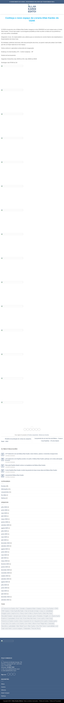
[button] (2, 9)
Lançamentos (35, 435)
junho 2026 (4, 510)
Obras (3, 684)
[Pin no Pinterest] (36, 429)
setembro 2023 (5, 579)
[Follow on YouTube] (14, 674)
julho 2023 (4, 585)
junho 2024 (4, 552)
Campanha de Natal (30, 608)
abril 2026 (4, 516)
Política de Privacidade (55, 701)
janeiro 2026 (4, 522)
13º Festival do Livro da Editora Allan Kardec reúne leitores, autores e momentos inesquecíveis (31, 453)
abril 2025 (4, 540)
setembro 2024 (5, 546)
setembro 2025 (5, 525)
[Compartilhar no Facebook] (27, 429)
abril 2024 (4, 558)
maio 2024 (4, 555)
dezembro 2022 (5, 596)
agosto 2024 (4, 549)
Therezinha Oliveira (35, 628)
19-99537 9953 (10, 667)
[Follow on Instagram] (11, 674)
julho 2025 (4, 531)
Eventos (30, 435)
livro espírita (12, 623)
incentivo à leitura (18, 621)
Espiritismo (4, 618)
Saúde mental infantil (6, 628)
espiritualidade (11, 618)
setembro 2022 (5, 599)
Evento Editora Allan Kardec (29, 618)
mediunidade (51, 623)
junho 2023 (4, 587)
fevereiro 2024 (5, 564)
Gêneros (3, 690)
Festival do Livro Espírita (7, 621)
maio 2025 (4, 537)
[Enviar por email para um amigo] (33, 429)
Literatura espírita (53, 621)
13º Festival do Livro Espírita (8, 608)
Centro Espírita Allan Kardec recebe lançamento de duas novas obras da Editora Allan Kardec (31, 470)
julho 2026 (4, 507)
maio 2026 (4, 513)
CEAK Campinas (5, 611)
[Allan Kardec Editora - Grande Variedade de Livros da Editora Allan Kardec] (32, 9)
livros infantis (28, 623)
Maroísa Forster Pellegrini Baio (40, 623)
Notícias (3, 498)
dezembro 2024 (5, 543)
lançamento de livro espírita (41, 621)
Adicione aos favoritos (44, 435)
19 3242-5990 (7, 665)
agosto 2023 (4, 582)
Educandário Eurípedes (7, 616)
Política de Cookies (44, 701)
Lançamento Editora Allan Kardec (14, 475)
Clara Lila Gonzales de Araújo (31, 611)
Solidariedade (27, 628)
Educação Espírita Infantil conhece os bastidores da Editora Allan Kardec (25, 465)
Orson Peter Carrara (41, 626)
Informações (4, 489)
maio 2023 (4, 591)
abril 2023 (4, 594)
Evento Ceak (19, 618)
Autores (3, 687)
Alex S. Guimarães (20, 608)
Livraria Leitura (5, 623)
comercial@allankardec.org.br (12, 669)
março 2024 (4, 561)
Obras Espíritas (31, 626)
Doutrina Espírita (38, 613)
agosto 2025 (4, 528)
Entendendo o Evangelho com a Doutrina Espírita (48, 616)
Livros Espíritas (20, 623)
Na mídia (3, 495)
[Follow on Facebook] (8, 674)
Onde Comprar (5, 693)
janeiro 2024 (4, 567)
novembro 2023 (5, 573)
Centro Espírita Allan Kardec (17, 611)
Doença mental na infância (27, 613)
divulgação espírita (6, 613)
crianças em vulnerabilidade (46, 611)
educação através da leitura (20, 616)
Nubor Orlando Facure (22, 626)
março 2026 (4, 519)
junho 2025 (4, 534)
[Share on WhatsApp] (25, 429)
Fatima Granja (49, 618)
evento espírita (41, 618)
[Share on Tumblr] (39, 429)
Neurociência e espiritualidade (8, 626)
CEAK (56, 608)
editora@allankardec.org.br (9, 670)
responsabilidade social (52, 626)
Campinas (39, 608)
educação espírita (32, 616)
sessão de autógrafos (17, 628)
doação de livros (15, 613)
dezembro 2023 (5, 570)
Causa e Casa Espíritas (48, 608)
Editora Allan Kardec (47, 613)
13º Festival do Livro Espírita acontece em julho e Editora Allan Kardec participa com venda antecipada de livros (33, 459)
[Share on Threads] (30, 429)
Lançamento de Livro (28, 621)
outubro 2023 (5, 576)
